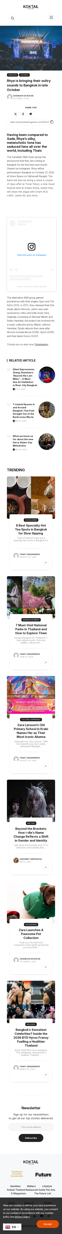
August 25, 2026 (28, 557)
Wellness (31, 1024)
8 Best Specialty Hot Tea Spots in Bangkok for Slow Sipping (31, 529)
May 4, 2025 (25, 862)
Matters (31, 823)
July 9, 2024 (19, 389)
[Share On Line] (30, 114)
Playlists (12, 75)
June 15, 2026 (19, 421)
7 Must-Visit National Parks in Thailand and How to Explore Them (31, 629)
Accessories (31, 924)
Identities (15, 1186)
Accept (48, 1224)
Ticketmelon (41, 344)
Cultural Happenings (31, 719)
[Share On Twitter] (15, 114)
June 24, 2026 (26, 657)
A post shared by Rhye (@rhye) (32, 286)
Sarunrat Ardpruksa (31, 859)
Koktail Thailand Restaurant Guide (26, 1189)
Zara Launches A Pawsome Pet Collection (31, 934)
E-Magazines (18, 1193)
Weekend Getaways (31, 620)
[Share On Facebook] (23, 114)
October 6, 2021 (28, 961)
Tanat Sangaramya (30, 554)
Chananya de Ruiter (23, 96)
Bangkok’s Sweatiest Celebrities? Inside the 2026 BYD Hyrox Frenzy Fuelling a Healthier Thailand (31, 1037)
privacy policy (22, 1216)
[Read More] (46, 563)
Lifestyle (47, 1186)
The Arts (24, 75)
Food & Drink (31, 520)
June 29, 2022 (20, 449)
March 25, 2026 (27, 1069)
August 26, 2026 (28, 760)
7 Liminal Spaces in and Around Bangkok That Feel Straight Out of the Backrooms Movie (24, 410)
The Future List (42, 1193)
